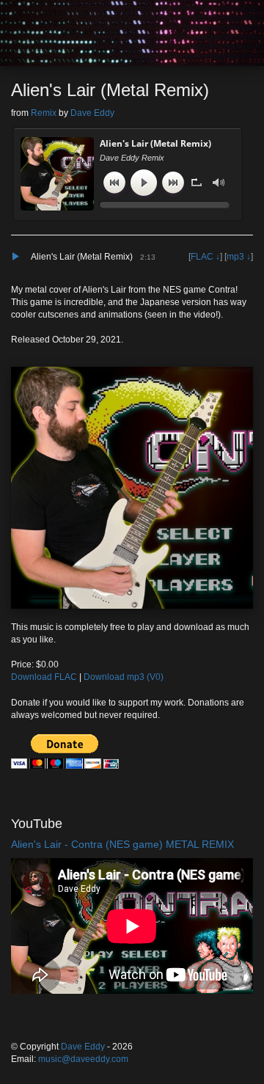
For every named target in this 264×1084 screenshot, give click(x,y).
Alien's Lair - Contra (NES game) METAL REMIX (122, 844)
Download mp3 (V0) (124, 677)
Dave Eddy (92, 113)
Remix (43, 113)
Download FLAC (44, 677)
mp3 (235, 257)
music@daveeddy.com (83, 1059)
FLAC (202, 257)
